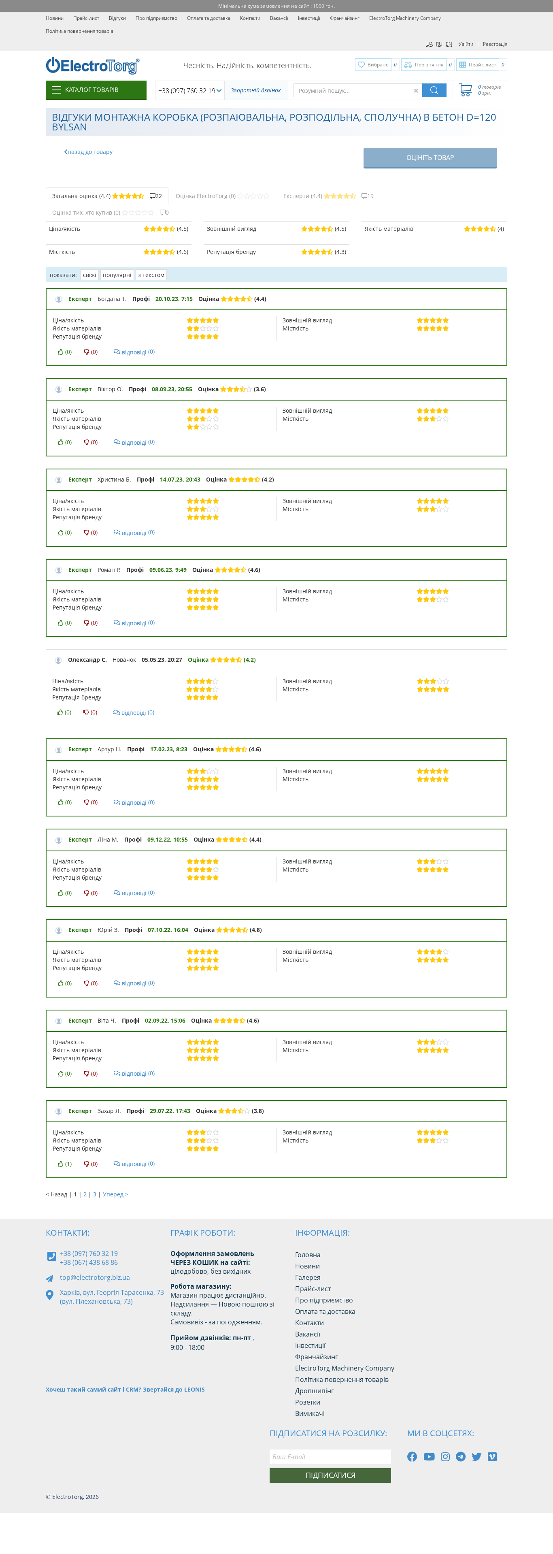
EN (449, 44)
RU (439, 44)
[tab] (107, 196)
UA (429, 44)
